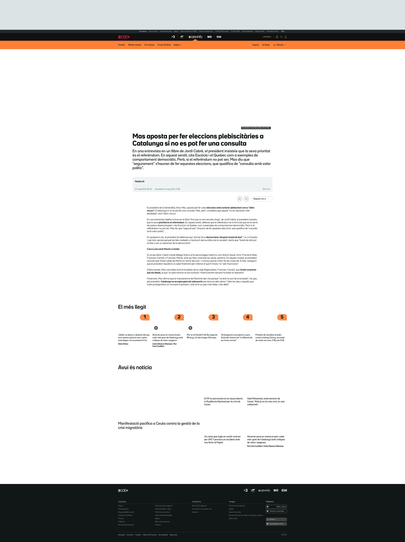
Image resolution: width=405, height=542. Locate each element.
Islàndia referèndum (206, 31)
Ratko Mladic (260, 31)
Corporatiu (267, 37)
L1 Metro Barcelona (222, 31)
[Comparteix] (246, 198)
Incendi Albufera (247, 31)
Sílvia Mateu (123, 344)
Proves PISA (235, 31)
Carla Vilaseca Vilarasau (162, 344)
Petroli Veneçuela (166, 31)
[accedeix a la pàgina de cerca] (281, 37)
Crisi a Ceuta (153, 31)
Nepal (176, 31)
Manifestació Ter (272, 31)
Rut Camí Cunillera (254, 446)
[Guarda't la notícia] (239, 198)
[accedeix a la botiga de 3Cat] (277, 37)
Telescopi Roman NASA (188, 31)
